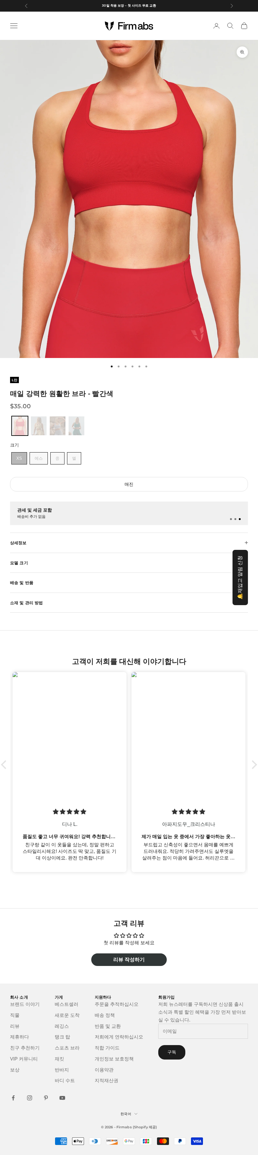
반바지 (62, 1069)
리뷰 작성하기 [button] (129, 959)
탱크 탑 (62, 1036)
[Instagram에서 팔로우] (29, 1098)
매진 (129, 484)
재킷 (59, 1058)
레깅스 (62, 1026)
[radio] (19, 426)
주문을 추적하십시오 (116, 1004)
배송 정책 (105, 1015)
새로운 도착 (67, 1015)
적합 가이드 (107, 1047)
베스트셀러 (66, 1004)
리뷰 (15, 1026)
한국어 (126, 1114)
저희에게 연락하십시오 (119, 1036)
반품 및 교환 (108, 1026)
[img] (97, 812)
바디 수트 (65, 1080)
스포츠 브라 (67, 1047)
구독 (171, 1052)
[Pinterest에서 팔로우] (46, 1098)
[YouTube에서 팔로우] (62, 1098)
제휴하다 (19, 1036)
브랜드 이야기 (25, 1004)
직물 (15, 1015)
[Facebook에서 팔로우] (13, 1098)
